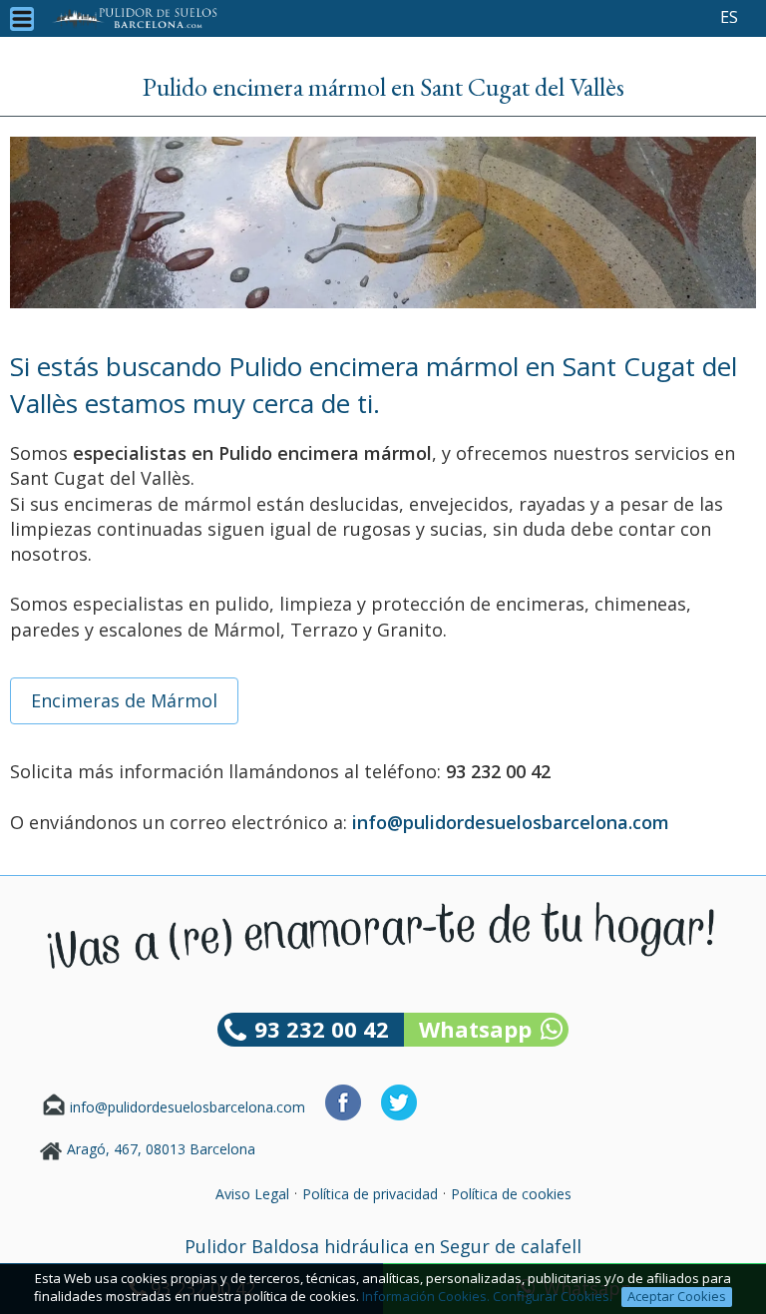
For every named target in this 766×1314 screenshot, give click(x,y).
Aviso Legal (252, 1193)
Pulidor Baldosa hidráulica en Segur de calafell (383, 1246)
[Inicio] (134, 18)
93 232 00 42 (321, 1029)
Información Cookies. (426, 1296)
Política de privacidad (370, 1193)
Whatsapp (475, 1029)
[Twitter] (399, 1114)
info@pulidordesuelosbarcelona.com (187, 1106)
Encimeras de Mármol (124, 700)
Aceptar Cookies (676, 1296)
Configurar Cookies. (554, 1296)
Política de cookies (511, 1193)
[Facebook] (343, 1114)
